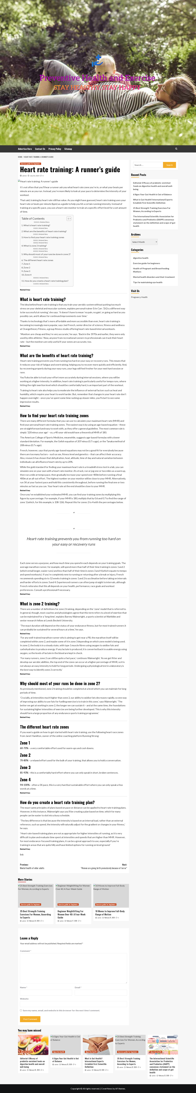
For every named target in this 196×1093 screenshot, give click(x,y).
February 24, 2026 (99, 1070)
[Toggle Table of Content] (68, 218)
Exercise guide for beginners (30, 164)
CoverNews (106, 1088)
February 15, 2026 (109, 918)
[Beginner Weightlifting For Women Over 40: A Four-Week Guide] (73, 896)
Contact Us (40, 148)
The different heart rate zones (38, 260)
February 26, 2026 (34, 1070)
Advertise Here (25, 148)
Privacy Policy (55, 148)
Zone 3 (26, 271)
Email (78, 987)
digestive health (140, 258)
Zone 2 (26, 267)
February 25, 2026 (66, 1064)
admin (24, 176)
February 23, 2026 (34, 921)
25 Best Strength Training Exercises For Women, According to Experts (35, 914)
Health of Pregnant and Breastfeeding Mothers (151, 270)
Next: (104, 866)
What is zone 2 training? (35, 245)
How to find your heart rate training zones (43, 237)
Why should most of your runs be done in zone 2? (47, 254)
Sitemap (68, 148)
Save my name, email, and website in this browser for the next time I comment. (61, 1010)
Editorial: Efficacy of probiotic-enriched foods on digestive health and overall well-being (153, 186)
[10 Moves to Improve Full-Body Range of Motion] (111, 896)
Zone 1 (26, 263)
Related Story (44, 222)
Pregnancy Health (139, 297)
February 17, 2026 (72, 921)
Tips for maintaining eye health (147, 282)
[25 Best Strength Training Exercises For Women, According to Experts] (36, 896)
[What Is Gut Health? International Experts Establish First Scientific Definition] (98, 1045)
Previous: (32, 866)
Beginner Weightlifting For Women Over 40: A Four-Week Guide (71, 914)
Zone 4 (28, 274)
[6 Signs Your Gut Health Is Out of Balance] (65, 1045)
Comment (25, 951)
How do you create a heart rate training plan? (46, 281)
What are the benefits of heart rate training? (45, 231)
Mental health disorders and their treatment (154, 277)
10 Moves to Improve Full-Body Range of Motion (110, 913)
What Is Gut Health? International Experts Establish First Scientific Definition (153, 201)
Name (23, 987)
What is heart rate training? (36, 225)
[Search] (176, 148)
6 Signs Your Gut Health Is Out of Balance (152, 194)
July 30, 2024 (34, 176)
